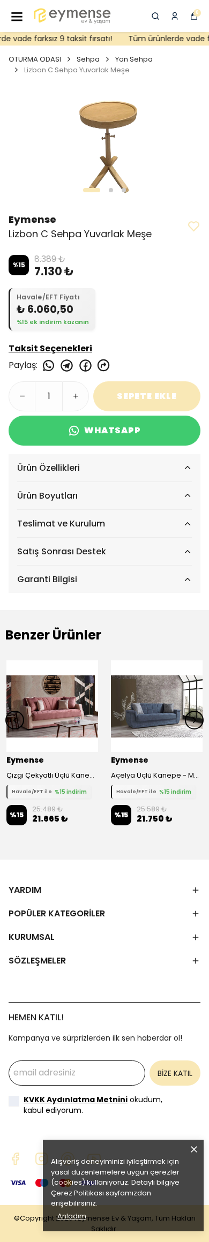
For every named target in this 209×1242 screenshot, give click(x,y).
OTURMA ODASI (35, 59)
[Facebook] (15, 1158)
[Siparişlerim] (174, 16)
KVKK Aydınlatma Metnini (76, 1099)
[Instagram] (41, 1158)
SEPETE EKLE (147, 396)
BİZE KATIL (175, 1073)
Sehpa (88, 59)
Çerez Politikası (77, 1193)
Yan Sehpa (134, 59)
